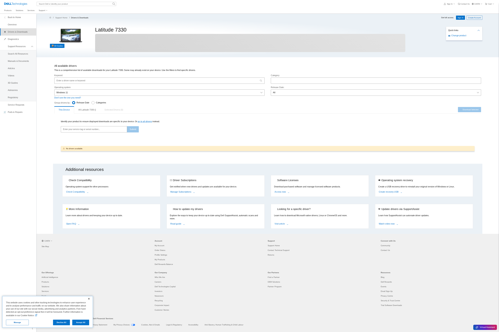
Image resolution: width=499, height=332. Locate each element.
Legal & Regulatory (174, 325)
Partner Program (275, 287)
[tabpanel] (267, 135)
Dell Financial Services (103, 318)
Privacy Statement (99, 325)
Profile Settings (161, 255)
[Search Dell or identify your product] (114, 4)
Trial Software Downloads (391, 305)
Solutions (45, 287)
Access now (280, 192)
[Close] (89, 299)
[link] (464, 4)
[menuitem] (43, 11)
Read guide (176, 224)
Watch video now (387, 224)
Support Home (61, 18)
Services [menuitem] (31, 10)
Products (45, 282)
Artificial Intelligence (50, 277)
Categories (101, 103)
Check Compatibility (76, 192)
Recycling (159, 301)
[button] (450, 4)
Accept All (80, 322)
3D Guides (58, 46)
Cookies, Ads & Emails (150, 325)
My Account (159, 245)
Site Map (45, 246)
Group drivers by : (62, 103)
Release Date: (277, 87)
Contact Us (385, 250)
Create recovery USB (389, 192)
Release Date (83, 103)
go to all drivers (145, 121)
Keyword (58, 75)
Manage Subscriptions (181, 192)
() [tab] (87, 110)
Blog (382, 277)
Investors (158, 291)
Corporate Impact (162, 305)
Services (45, 291)
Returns (271, 255)
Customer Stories (162, 310)
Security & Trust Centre (390, 301)
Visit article (280, 224)
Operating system (62, 87)
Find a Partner (274, 277)
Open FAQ (71, 224)
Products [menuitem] (8, 10)
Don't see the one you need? (67, 98)
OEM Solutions (274, 282)
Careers (158, 282)
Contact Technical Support (279, 250)
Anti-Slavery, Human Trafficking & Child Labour (224, 325)
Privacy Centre (387, 296)
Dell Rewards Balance (164, 264)
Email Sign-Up (387, 291)
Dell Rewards (386, 282)
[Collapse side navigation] (32, 328)
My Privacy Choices (121, 325)
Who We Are (160, 277)
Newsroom (159, 296)
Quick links (453, 30)
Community (385, 245)
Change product (458, 35)
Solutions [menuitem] (19, 10)
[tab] (64, 109)
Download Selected (470, 110)
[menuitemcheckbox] (18, 46)
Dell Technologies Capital (165, 287)
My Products (160, 260)
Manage (17, 322)
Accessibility (193, 325)
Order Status (160, 250)
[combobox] (76, 4)
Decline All (61, 322)
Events (383, 287)
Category (275, 75)
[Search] (260, 80)
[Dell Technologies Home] (15, 4)
